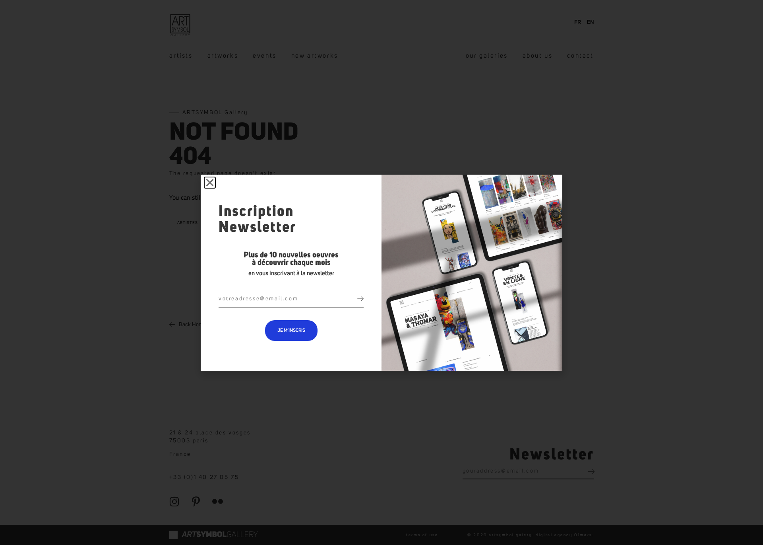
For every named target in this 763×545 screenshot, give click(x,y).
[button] (210, 182)
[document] (381, 272)
